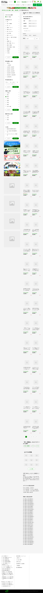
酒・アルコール (10, 31)
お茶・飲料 (9, 33)
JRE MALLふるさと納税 (6, 10)
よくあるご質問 (18, 559)
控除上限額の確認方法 (6, 570)
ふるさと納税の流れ (5, 558)
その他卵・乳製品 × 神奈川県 (28, 492)
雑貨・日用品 (9, 45)
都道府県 (24, 23)
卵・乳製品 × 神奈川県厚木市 (28, 500)
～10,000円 (9, 65)
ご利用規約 (18, 565)
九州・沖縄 (9, 106)
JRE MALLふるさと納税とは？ (7, 583)
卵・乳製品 (9, 16)
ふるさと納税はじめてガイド (7, 557)
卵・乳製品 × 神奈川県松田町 (28, 532)
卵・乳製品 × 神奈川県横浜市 (28, 544)
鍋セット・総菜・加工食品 (11, 37)
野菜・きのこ (9, 29)
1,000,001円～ (9, 76)
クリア (8, 57)
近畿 (8, 100)
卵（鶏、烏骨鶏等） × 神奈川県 (28, 487)
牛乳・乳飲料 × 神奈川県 (34, 490)
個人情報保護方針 (19, 567)
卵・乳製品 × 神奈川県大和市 (28, 539)
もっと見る (31, 468)
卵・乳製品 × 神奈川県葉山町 (28, 528)
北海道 (8, 92)
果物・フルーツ (10, 27)
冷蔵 (8, 115)
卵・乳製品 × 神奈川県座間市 (28, 519)
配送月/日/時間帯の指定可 (11, 128)
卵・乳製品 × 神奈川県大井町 (28, 507)
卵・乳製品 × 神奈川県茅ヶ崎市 (28, 522)
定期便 (8, 50)
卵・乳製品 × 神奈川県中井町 (28, 523)
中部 (8, 98)
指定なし (8, 63)
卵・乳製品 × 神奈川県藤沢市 (28, 531)
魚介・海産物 (9, 23)
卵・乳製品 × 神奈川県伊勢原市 (28, 503)
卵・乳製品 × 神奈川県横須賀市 (28, 542)
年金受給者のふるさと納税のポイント (7, 579)
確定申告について (5, 564)
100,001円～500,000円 (11, 72)
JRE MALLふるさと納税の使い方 (7, 584)
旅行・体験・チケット (11, 43)
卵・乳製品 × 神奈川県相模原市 (28, 516)
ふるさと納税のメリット (6, 563)
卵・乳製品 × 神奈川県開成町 (28, 510)
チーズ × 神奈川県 (26, 489)
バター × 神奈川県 (26, 490)
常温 (8, 119)
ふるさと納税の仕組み (6, 560)
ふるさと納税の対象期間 (6, 561)
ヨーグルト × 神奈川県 (34, 489)
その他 (8, 52)
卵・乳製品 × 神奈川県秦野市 (28, 526)
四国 (8, 104)
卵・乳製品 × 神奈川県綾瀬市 (28, 501)
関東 (12, 10)
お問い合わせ (18, 561)
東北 (8, 94)
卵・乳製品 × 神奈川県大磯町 (28, 506)
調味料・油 (9, 41)
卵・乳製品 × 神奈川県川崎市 (28, 513)
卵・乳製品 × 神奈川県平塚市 (28, 529)
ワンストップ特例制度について (7, 567)
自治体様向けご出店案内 (20, 563)
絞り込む (15, 57)
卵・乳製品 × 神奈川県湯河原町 (28, 541)
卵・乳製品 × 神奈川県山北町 (28, 538)
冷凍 (8, 117)
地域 (24, 20)
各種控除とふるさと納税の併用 (7, 573)
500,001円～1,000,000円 (11, 74)
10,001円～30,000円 (10, 67)
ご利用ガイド (18, 557)
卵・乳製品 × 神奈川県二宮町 (28, 525)
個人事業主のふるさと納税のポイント (7, 575)
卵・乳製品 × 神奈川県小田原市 (28, 509)
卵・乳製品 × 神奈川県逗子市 (28, 520)
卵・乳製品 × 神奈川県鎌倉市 (28, 512)
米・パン (8, 25)
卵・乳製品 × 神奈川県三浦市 (28, 535)
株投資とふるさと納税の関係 (7, 571)
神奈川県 (16, 10)
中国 (8, 102)
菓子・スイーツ (10, 35)
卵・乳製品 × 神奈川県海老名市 (28, 504)
